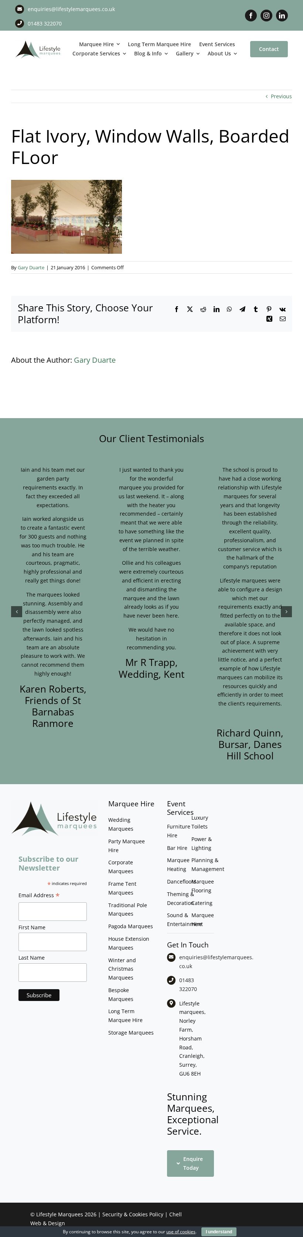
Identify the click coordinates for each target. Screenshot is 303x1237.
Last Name (31, 957)
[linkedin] (282, 15)
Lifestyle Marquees (59, 1214)
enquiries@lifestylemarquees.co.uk (71, 9)
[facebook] (251, 15)
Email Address (39, 896)
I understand (219, 1231)
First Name (31, 927)
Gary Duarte (31, 267)
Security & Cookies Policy (132, 1214)
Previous (281, 96)
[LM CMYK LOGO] (38, 41)
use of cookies (180, 1232)
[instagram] (266, 15)
